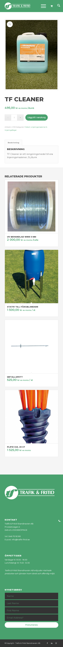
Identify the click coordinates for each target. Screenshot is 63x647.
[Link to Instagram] (56, 643)
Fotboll (27, 127)
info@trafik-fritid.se (21, 539)
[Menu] (42, 6)
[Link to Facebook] (47, 643)
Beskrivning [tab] (13, 143)
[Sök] (57, 6)
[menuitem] (57, 6)
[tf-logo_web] (26, 6)
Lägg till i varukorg (37, 117)
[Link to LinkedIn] (52, 643)
